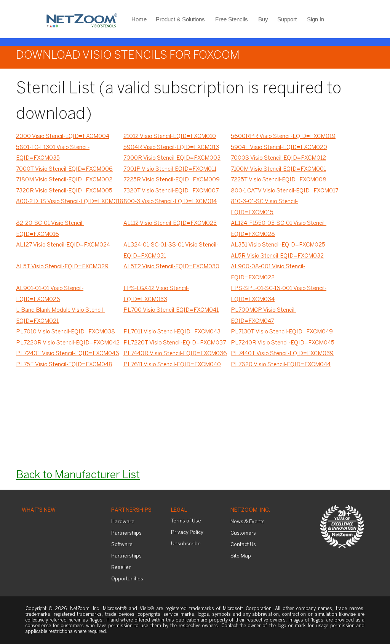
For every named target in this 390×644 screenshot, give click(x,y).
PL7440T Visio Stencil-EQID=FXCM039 (282, 353)
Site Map (240, 556)
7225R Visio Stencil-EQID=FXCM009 (171, 180)
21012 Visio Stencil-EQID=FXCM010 (169, 136)
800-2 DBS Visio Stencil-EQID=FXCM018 (69, 201)
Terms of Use (186, 521)
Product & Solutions (180, 19)
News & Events (247, 521)
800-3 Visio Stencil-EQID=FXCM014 (170, 201)
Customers (243, 533)
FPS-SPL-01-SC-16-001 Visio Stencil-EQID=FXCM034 (278, 294)
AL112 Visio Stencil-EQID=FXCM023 (170, 223)
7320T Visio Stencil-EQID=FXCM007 (171, 191)
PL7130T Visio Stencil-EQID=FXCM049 (282, 332)
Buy (263, 19)
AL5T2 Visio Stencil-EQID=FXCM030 (171, 266)
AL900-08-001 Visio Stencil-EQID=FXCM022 (268, 272)
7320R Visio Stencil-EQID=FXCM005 (64, 191)
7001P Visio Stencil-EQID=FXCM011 (169, 169)
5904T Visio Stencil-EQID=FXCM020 (279, 147)
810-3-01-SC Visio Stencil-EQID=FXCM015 (264, 207)
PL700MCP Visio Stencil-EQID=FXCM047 (263, 316)
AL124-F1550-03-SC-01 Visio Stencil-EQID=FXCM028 (278, 229)
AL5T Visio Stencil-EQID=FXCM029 (62, 266)
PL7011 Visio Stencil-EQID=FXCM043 (172, 332)
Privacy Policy (187, 532)
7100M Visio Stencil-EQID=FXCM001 (278, 169)
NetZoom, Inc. (250, 510)
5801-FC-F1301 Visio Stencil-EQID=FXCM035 (53, 153)
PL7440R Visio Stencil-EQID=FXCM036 (175, 353)
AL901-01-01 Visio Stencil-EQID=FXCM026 (49, 294)
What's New (39, 510)
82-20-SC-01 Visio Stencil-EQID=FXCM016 (50, 229)
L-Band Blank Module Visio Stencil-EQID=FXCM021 (60, 316)
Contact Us (243, 544)
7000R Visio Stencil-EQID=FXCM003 (172, 158)
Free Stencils (231, 19)
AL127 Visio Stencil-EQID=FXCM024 (63, 245)
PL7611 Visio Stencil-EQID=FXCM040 (172, 364)
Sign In (315, 19)
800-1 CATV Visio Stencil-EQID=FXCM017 (284, 191)
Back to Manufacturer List (78, 475)
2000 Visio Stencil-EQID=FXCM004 (62, 136)
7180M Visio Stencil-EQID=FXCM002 (64, 180)
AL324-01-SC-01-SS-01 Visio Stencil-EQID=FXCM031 (170, 250)
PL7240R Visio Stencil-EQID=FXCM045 (282, 343)
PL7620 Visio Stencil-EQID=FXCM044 (281, 364)
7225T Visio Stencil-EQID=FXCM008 (278, 180)
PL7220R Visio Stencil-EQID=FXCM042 (68, 343)
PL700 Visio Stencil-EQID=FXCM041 (171, 310)
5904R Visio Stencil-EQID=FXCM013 (171, 147)
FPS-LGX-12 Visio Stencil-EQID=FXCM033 (156, 294)
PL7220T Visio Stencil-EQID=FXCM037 (174, 343)
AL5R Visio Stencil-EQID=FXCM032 (277, 256)
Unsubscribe (186, 543)
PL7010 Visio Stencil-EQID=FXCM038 (65, 332)
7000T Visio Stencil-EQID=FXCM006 (64, 169)
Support (287, 19)
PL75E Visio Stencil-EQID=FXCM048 (64, 364)
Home (139, 19)
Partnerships (131, 510)
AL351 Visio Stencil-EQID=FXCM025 (278, 245)
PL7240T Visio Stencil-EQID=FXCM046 (67, 353)
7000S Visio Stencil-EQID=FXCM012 (278, 158)
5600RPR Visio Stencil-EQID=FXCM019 (283, 136)
